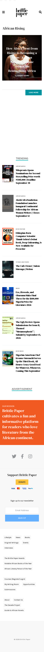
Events (25, 543)
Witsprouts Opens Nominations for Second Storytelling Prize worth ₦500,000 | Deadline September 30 (28, 176)
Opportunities (20, 166)
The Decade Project (12, 605)
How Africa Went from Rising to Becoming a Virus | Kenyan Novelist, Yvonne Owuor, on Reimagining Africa (22, 59)
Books (27, 537)
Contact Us (18, 600)
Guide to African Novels (14, 610)
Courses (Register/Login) (15, 579)
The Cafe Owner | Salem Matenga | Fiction (28, 267)
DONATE (22, 482)
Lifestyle (8, 537)
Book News (20, 351)
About (7, 600)
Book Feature (20, 229)
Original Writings (12, 543)
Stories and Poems (22, 262)
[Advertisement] (22, 126)
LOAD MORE (33, 92)
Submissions (10, 589)
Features (22, 44)
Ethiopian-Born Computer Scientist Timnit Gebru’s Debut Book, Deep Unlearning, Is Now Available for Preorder (29, 240)
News (18, 288)
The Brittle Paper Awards (14, 558)
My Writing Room (12, 584)
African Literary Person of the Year (18, 569)
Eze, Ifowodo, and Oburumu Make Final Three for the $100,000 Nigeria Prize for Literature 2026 (27, 299)
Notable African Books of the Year (18, 563)
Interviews (9, 548)
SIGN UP (22, 518)
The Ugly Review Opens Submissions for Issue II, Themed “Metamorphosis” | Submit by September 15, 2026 (28, 330)
